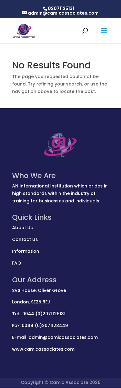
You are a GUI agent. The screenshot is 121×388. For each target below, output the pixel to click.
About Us (22, 227)
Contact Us (25, 239)
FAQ (16, 263)
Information (25, 251)
